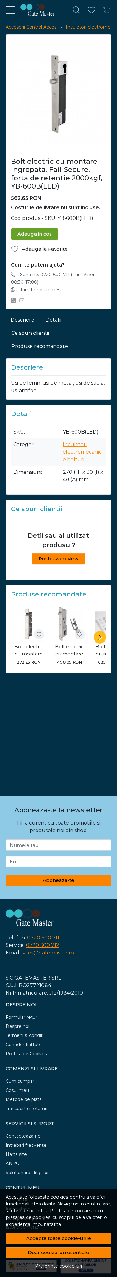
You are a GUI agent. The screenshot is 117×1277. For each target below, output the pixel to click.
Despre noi (17, 1026)
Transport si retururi (26, 1108)
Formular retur (21, 1017)
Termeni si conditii (25, 1035)
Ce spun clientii (30, 333)
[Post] (15, 300)
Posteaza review (58, 559)
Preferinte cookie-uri (58, 1266)
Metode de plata (24, 1099)
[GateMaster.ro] (35, 10)
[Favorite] (91, 10)
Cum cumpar (20, 1081)
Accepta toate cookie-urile (58, 1238)
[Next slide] (100, 637)
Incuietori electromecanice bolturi (82, 451)
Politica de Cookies (26, 1053)
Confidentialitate (24, 1044)
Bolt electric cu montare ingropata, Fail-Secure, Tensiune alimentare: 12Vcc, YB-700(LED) (28, 650)
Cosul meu (17, 1090)
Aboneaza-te (58, 880)
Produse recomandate (39, 346)
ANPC (12, 1163)
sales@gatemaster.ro (48, 953)
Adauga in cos (34, 234)
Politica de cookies (71, 1211)
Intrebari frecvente (26, 1145)
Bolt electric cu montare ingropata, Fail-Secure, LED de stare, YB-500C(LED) (69, 650)
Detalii (53, 320)
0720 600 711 (43, 938)
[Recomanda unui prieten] (23, 300)
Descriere (22, 320)
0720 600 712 (42, 945)
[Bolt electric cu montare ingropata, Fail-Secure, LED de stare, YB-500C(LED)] (69, 624)
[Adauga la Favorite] (39, 634)
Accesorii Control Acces (31, 27)
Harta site (16, 1154)
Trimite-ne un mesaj (42, 289)
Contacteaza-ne (23, 1136)
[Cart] (106, 10)
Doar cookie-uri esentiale (58, 1252)
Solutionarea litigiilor (27, 1172)
